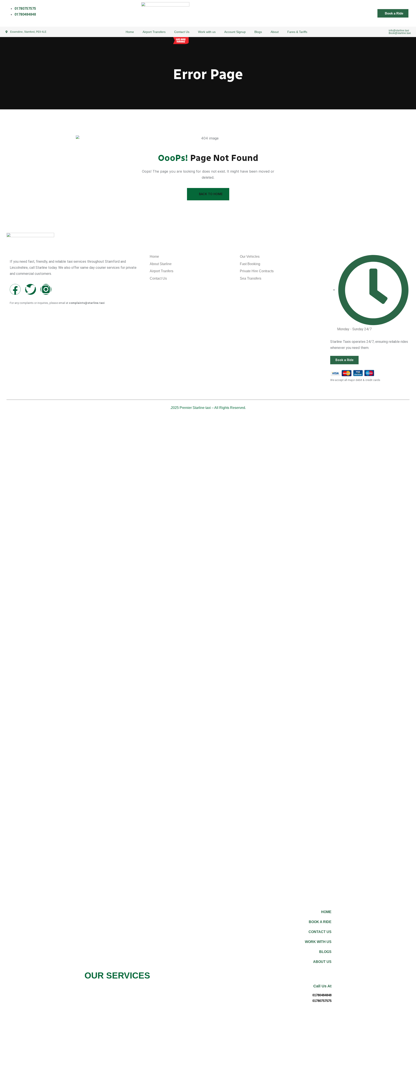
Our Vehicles (250, 256)
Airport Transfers (154, 32)
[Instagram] (46, 289)
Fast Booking (250, 264)
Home (130, 32)
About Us (322, 962)
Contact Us (181, 32)
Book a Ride (320, 922)
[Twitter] (30, 289)
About (275, 32)
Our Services (117, 975)
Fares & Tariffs (297, 32)
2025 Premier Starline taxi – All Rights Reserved (208, 408)
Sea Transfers (250, 278)
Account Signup (235, 32)
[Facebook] (15, 289)
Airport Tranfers (161, 271)
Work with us (207, 32)
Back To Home (211, 194)
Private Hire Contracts (257, 271)
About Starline (161, 264)
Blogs (258, 32)
